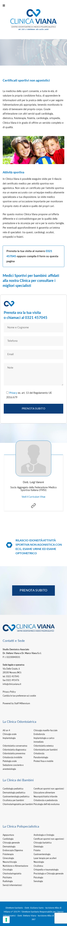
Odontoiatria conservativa (15, 746)
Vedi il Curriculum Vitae (33, 497)
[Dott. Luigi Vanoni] (33, 458)
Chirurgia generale (11, 843)
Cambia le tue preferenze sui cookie (19, 696)
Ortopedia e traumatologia (46, 870)
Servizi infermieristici (12, 885)
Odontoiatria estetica (43, 746)
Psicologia (38, 877)
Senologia (38, 881)
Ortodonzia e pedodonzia (46, 800)
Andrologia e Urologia (44, 835)
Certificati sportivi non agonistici (49, 789)
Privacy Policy (9, 692)
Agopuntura (8, 835)
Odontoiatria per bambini (46, 750)
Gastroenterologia (42, 854)
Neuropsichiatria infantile (45, 797)
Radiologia (8, 881)
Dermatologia (9, 847)
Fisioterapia (8, 854)
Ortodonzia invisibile (12, 757)
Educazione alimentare (44, 793)
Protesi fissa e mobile (43, 761)
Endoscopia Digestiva (13, 850)
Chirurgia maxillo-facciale (45, 730)
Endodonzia (39, 734)
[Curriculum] (33, 503)
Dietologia (38, 847)
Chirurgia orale (9, 734)
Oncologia (8, 870)
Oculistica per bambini (13, 800)
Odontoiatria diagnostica (14, 750)
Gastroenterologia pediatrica (16, 797)
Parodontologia (41, 757)
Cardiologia (8, 839)
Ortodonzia (39, 753)
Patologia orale (10, 761)
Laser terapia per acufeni (45, 858)
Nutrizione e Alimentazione (15, 866)
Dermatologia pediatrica (14, 793)
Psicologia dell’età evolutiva (46, 804)
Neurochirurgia (10, 862)
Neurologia (39, 862)
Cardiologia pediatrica (13, 789)
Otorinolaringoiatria (12, 874)
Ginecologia (8, 858)
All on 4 (6, 730)
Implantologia (9, 738)
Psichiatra (7, 877)
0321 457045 (36, 318)
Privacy (13, 393)
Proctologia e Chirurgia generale (48, 874)
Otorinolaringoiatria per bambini (18, 804)
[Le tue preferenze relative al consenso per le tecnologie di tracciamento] (6, 919)
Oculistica (38, 866)
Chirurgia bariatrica (42, 843)
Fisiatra (37, 850)
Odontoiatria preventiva (14, 753)
